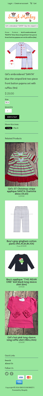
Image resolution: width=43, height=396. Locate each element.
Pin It (16, 128)
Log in (10, 3)
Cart (34, 3)
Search (8, 360)
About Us (9, 364)
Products (15, 32)
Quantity (9, 107)
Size (6, 99)
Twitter (7, 373)
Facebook (11, 373)
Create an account (21, 3)
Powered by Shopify (19, 390)
